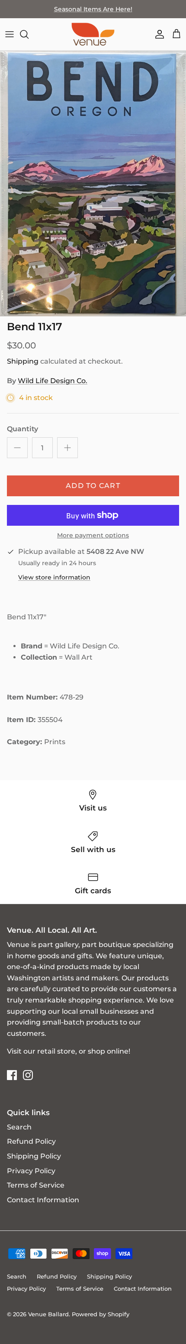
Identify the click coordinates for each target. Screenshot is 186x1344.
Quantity (22, 429)
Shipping (22, 361)
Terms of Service (35, 1185)
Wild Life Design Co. (52, 381)
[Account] (157, 34)
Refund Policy (31, 1141)
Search (19, 1127)
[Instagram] (28, 1075)
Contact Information (43, 1200)
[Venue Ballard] (93, 34)
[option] (93, 183)
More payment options (93, 535)
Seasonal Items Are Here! (93, 9)
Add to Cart (93, 486)
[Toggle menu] (9, 34)
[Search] (28, 34)
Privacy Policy (31, 1171)
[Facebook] (12, 1075)
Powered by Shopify (100, 1314)
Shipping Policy (34, 1156)
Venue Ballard (48, 1314)
